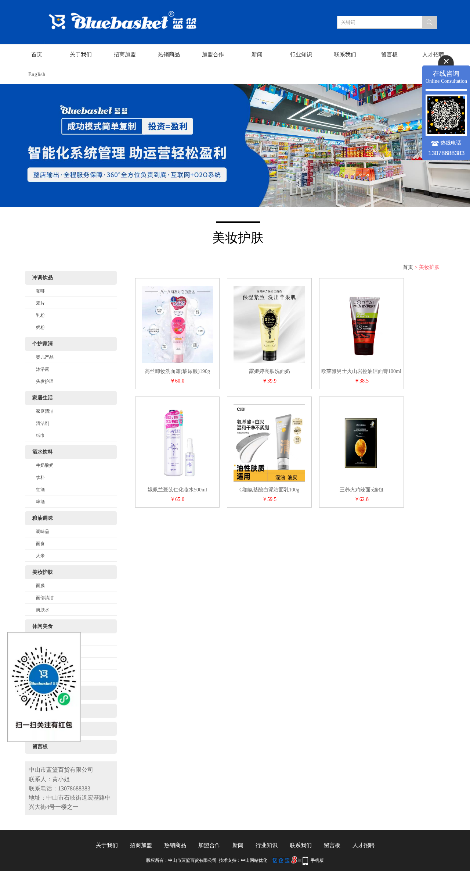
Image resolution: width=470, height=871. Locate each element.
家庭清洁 (45, 411)
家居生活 (42, 398)
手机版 (317, 860)
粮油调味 (42, 518)
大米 (40, 555)
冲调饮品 (42, 277)
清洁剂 (42, 423)
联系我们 (345, 54)
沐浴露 (42, 369)
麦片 (40, 303)
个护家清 (42, 343)
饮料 (40, 477)
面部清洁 (45, 597)
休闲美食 (42, 626)
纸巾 (40, 435)
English (37, 74)
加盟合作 (213, 54)
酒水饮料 (42, 452)
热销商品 (169, 54)
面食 (40, 543)
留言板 (389, 54)
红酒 (40, 489)
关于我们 (81, 54)
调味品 (42, 531)
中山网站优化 (254, 860)
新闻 (257, 54)
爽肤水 (42, 609)
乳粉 (40, 315)
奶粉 (40, 327)
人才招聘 (433, 54)
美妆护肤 (42, 572)
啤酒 (40, 501)
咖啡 (40, 291)
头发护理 (45, 381)
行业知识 (301, 54)
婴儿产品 (45, 357)
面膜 (40, 585)
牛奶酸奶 (45, 465)
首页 (36, 54)
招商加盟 (125, 54)
